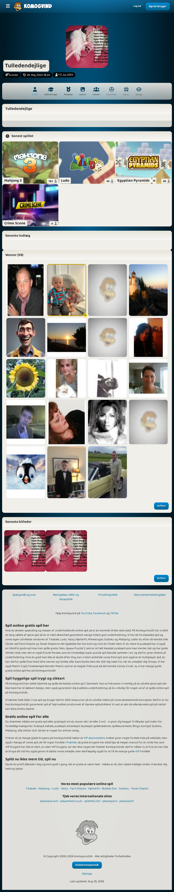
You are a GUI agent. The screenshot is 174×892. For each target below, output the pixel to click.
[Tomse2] (25, 290)
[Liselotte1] (66, 290)
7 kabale (31, 788)
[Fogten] (66, 378)
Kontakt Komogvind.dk (87, 865)
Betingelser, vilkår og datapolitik (66, 597)
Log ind (137, 6)
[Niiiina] (148, 337)
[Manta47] (148, 422)
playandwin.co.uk (71, 801)
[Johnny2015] (107, 472)
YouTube (86, 613)
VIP (137, 751)
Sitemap (87, 874)
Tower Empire (139, 788)
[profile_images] (25, 551)
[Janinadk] (148, 290)
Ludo (55, 788)
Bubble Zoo (109, 788)
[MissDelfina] (107, 290)
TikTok (114, 613)
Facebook (99, 613)
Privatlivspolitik (108, 594)
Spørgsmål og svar (24, 594)
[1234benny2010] (66, 337)
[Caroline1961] (148, 378)
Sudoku (124, 788)
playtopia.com (49, 801)
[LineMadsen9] (25, 472)
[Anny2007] (25, 378)
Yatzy (64, 788)
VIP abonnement (94, 738)
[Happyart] (66, 422)
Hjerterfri (94, 788)
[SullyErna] (107, 422)
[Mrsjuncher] (107, 337)
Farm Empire (78, 788)
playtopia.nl (109, 801)
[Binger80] (25, 422)
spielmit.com (92, 801)
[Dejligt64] (107, 378)
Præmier (71, 742)
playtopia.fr (126, 801)
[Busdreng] (25, 337)
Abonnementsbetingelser (150, 594)
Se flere (161, 506)
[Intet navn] (66, 551)
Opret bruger (157, 6)
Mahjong (44, 788)
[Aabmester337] (66, 472)
